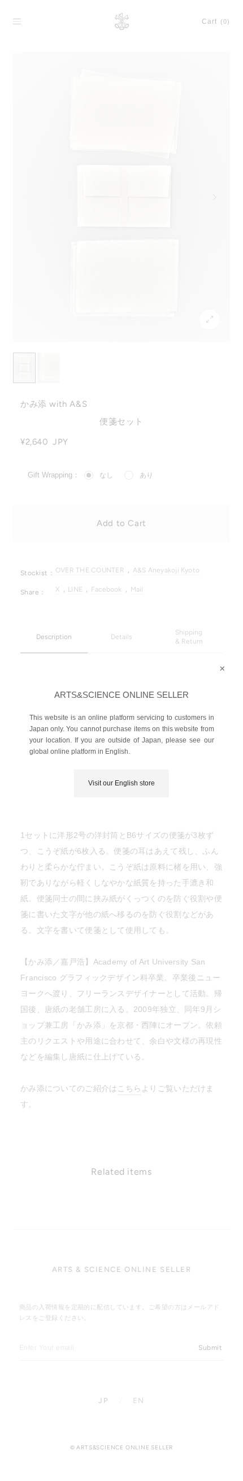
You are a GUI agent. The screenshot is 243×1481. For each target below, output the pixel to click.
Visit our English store (121, 783)
